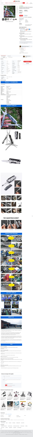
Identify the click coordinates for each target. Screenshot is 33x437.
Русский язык (14, 432)
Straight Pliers (14, 427)
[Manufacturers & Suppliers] (16, 1)
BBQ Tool (9, 416)
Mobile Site (15, 431)
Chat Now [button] (26, 15)
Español (7, 432)
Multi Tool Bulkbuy (19, 427)
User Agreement (20, 434)
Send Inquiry (21, 15)
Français (12, 432)
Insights (17, 431)
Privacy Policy (26, 434)
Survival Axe (17, 415)
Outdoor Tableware (18, 416)
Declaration (23, 434)
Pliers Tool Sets (2, 427)
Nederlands (21, 432)
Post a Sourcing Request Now (8, 386)
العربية (23, 432)
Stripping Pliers (10, 427)
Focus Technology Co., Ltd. (12, 434)
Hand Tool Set (2, 415)
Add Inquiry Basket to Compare (9, 21)
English (5, 432)
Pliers (9, 4)
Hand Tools (7, 4)
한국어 (25, 432)
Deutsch (19, 432)
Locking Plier (12, 4)
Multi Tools (10, 415)
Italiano (17, 432)
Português (9, 432)
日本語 (27, 432)
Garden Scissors (2, 416)
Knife (24, 415)
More (1, 428)
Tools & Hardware (3, 4)
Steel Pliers (7, 427)
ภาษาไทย (31, 432)
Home (1, 4)
